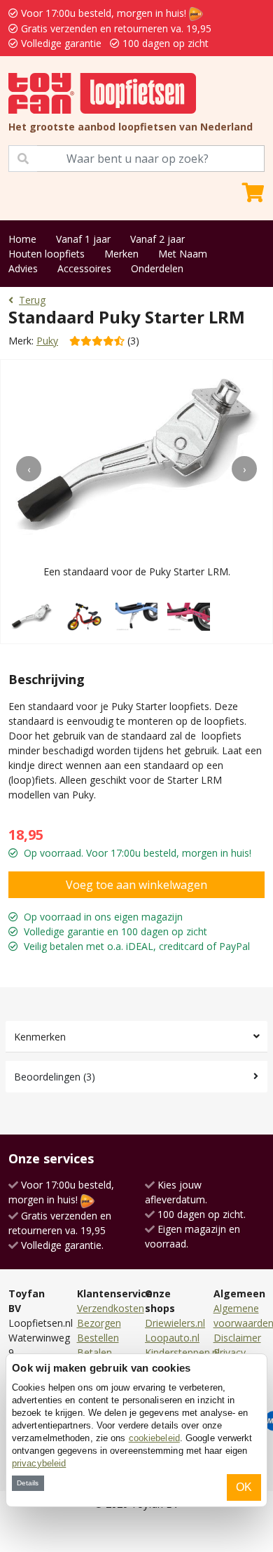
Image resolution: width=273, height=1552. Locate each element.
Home (22, 239)
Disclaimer (237, 1337)
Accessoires (84, 268)
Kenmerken (40, 1036)
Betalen (94, 1352)
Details (27, 1483)
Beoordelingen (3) (54, 1076)
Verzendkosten (110, 1308)
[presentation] (28, 468)
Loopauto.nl (172, 1337)
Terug (32, 300)
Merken (121, 253)
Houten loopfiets (46, 253)
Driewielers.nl (175, 1323)
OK (244, 1487)
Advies (23, 268)
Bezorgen (99, 1323)
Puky (47, 340)
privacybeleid (39, 1463)
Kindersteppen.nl (182, 1352)
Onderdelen (157, 268)
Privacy (230, 1352)
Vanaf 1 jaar (83, 239)
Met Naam (182, 253)
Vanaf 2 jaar (157, 239)
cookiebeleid (154, 1438)
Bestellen (98, 1337)
